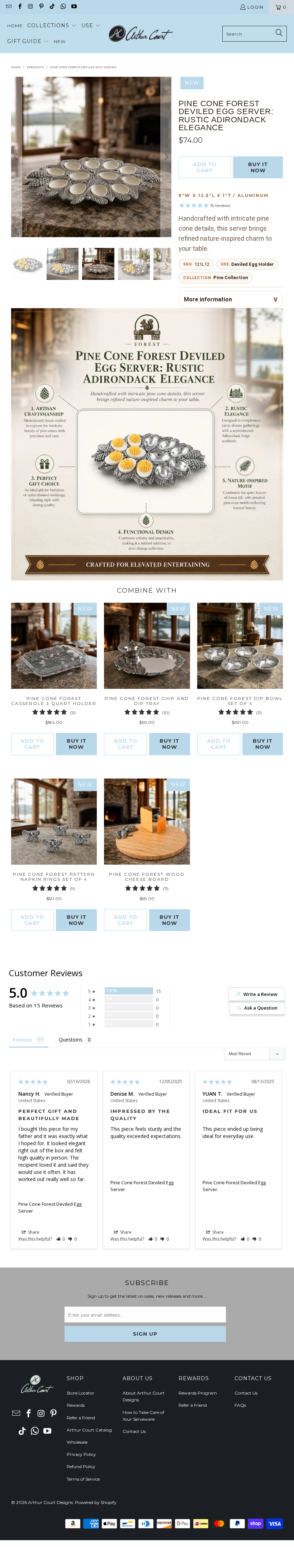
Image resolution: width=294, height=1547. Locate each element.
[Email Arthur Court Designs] (8, 7)
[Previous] (16, 157)
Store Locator (80, 1393)
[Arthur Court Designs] (140, 34)
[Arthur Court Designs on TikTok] (52, 7)
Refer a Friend (81, 1417)
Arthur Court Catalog (89, 1430)
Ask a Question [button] (261, 1008)
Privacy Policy (81, 1454)
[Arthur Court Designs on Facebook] (19, 7)
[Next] (166, 157)
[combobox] (254, 34)
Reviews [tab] (22, 1039)
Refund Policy (81, 1466)
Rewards (76, 1405)
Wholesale (77, 1442)
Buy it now (258, 167)
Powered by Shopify (96, 1502)
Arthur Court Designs (50, 1502)
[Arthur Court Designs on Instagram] (30, 7)
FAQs (240, 1405)
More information (208, 299)
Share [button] (33, 1232)
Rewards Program (198, 1393)
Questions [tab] (70, 1039)
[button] (52, 26)
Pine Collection (230, 277)
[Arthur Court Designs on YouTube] (74, 7)
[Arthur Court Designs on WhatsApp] (63, 7)
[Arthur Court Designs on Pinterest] (41, 7)
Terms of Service (83, 1479)
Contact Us (134, 1431)
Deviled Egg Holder (252, 264)
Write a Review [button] (260, 994)
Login (255, 7)
